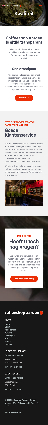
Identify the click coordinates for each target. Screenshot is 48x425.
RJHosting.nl (23, 403)
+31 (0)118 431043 (13, 367)
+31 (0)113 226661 (13, 389)
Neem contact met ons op (24, 279)
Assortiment (24, 98)
